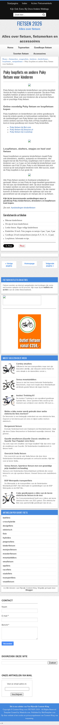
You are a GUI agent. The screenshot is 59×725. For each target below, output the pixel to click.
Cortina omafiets (24, 364)
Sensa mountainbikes (26, 379)
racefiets (7, 570)
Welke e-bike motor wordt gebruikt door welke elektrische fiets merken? (25, 412)
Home (10, 47)
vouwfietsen (8, 582)
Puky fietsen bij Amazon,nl (21, 130)
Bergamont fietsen (13, 426)
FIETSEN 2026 (29, 23)
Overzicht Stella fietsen (15, 453)
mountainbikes (10, 558)
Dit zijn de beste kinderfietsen (16, 224)
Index (24, 3)
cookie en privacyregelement (29, 715)
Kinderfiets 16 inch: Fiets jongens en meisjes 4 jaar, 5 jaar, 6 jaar (30, 231)
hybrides (7, 538)
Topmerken (23, 47)
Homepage (29, 263)
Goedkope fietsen (43, 47)
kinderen (33, 59)
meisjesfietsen (17, 61)
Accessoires (39, 53)
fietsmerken (13, 59)
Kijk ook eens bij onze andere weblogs (29, 9)
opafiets (6, 566)
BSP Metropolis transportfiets (18, 480)
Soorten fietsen (21, 53)
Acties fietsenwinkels (41, 3)
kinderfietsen (43, 59)
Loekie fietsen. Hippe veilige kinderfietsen (21, 227)
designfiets (8, 526)
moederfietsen (9, 554)
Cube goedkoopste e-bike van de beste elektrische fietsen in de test (34, 494)
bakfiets (6, 518)
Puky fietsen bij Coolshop (21, 132)
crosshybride (9, 522)
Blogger (29, 590)
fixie (5, 534)
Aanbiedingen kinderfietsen (23, 208)
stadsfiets (7, 574)
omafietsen (8, 562)
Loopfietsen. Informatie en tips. (17, 238)
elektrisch (7, 530)
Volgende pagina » (50, 264)
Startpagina (12, 3)
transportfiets (9, 578)
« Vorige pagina (9, 264)
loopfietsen (6, 61)
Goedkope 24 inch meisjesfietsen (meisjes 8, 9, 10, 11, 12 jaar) (29, 235)
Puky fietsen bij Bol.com (20, 127)
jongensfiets (23, 59)
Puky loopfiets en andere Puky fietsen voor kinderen (24, 74)
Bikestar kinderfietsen (13, 220)
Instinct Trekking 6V (25, 395)
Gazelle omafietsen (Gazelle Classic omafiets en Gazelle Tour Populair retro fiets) (26, 440)
